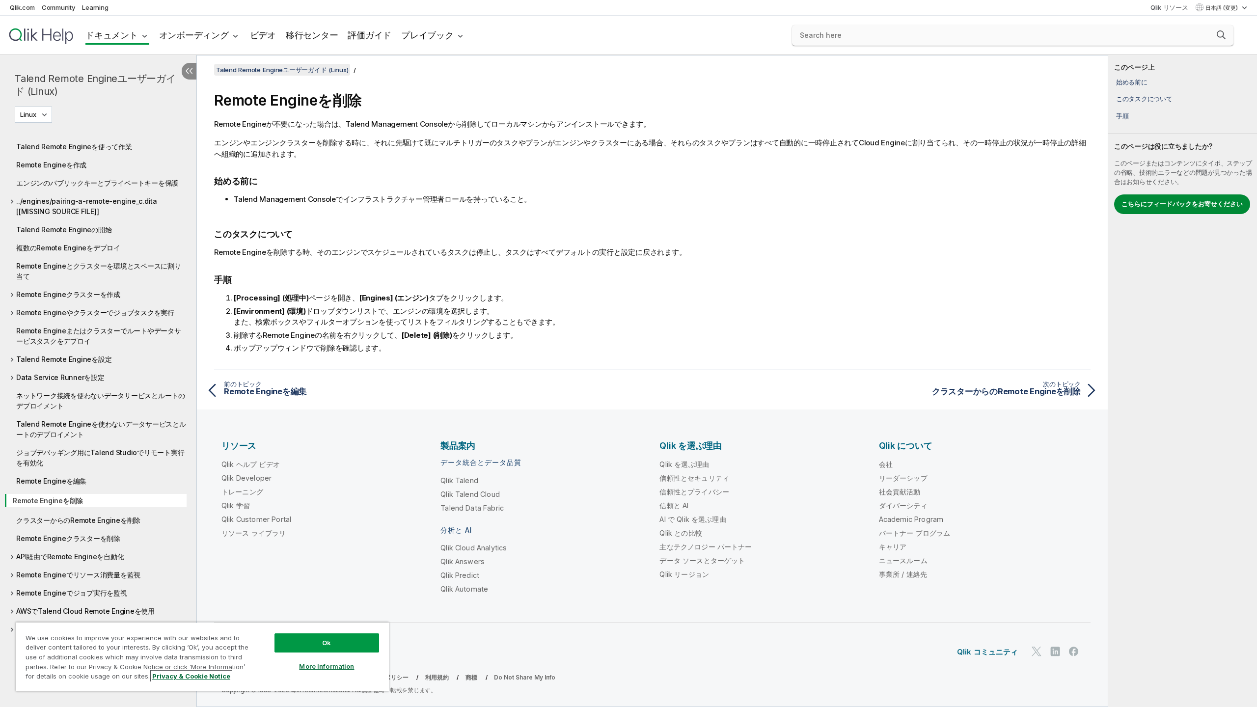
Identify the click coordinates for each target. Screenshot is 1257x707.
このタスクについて (1144, 99)
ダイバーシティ (903, 505)
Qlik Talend (459, 480)
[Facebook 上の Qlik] (1073, 651)
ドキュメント (111, 35)
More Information (326, 666)
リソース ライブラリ (253, 533)
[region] (202, 656)
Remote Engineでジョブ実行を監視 (71, 593)
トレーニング (242, 492)
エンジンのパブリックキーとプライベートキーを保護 (97, 183)
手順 (1122, 116)
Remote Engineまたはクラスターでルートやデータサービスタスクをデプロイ (98, 335)
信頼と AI (673, 505)
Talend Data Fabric (472, 508)
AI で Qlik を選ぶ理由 (692, 519)
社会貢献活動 (900, 492)
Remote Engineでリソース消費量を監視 (78, 575)
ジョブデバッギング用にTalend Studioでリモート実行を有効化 (100, 457)
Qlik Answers (462, 561)
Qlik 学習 (235, 505)
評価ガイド (369, 35)
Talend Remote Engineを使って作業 (74, 146)
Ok (326, 643)
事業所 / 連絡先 (903, 574)
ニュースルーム (903, 560)
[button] (1221, 35)
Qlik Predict (459, 575)
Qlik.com (22, 7)
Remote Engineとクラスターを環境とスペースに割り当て (98, 271)
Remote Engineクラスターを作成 (68, 294)
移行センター (312, 35)
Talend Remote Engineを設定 (63, 359)
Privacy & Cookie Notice (191, 676)
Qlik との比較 (680, 533)
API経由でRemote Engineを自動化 (70, 556)
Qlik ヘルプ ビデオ (250, 464)
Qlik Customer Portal (256, 519)
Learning (95, 7)
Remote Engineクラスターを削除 (68, 538)
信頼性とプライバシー (694, 492)
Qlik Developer (246, 478)
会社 (886, 464)
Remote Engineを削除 (48, 500)
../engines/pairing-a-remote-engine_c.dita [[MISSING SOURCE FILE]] (86, 206)
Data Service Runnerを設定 (60, 377)
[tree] (98, 391)
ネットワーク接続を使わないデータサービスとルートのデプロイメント (100, 400)
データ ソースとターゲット (702, 560)
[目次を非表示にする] (189, 71)
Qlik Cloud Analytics (473, 548)
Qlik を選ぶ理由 (684, 464)
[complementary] (1182, 381)
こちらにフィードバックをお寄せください (1182, 204)
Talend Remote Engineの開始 (63, 229)
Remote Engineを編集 (51, 481)
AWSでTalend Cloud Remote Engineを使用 (85, 611)
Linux (28, 114)
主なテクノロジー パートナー (705, 547)
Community (59, 7)
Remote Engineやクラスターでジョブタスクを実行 (95, 312)
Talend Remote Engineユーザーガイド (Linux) (95, 85)
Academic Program (911, 519)
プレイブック (427, 35)
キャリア (893, 547)
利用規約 (437, 677)
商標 (471, 677)
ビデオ (263, 35)
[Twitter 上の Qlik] (1036, 651)
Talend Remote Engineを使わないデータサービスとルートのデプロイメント (101, 429)
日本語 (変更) (1222, 7)
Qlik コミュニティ (987, 651)
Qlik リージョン (684, 574)
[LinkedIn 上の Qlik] (1055, 651)
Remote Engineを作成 (51, 165)
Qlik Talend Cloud (470, 494)
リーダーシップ (903, 478)
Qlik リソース (1169, 7)
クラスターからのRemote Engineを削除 (78, 520)
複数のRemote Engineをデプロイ (68, 248)
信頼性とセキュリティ (694, 478)
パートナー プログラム (915, 533)
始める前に (1132, 82)
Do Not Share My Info (524, 677)
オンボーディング (194, 35)
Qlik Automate (464, 589)
